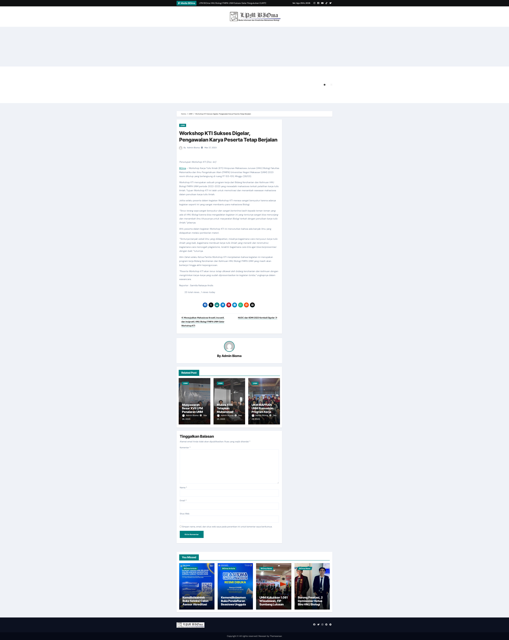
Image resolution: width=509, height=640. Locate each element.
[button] (331, 84)
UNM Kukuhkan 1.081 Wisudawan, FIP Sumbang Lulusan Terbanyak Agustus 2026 (273, 604)
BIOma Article (190, 568)
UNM (183, 125)
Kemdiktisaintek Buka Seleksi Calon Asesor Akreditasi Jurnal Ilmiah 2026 (195, 603)
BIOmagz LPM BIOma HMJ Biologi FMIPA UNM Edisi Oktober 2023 (221, 92)
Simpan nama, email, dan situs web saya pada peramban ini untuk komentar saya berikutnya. (227, 526)
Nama (183, 487)
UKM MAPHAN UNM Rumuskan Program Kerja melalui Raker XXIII (262, 412)
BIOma (182, 168)
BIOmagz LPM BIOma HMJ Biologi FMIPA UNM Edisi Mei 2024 (218, 84)
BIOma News (266, 568)
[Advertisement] (254, 46)
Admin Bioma (193, 147)
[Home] (180, 85)
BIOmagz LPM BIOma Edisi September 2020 (209, 99)
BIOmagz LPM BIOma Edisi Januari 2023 (281, 92)
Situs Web (184, 513)
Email (183, 500)
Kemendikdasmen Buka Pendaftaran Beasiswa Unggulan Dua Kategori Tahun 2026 (234, 604)
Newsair (262, 636)
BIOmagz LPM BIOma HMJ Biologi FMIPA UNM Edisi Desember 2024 (241, 70)
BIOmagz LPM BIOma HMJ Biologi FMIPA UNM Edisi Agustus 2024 (221, 77)
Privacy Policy (193, 70)
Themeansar (276, 636)
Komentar (185, 447)
